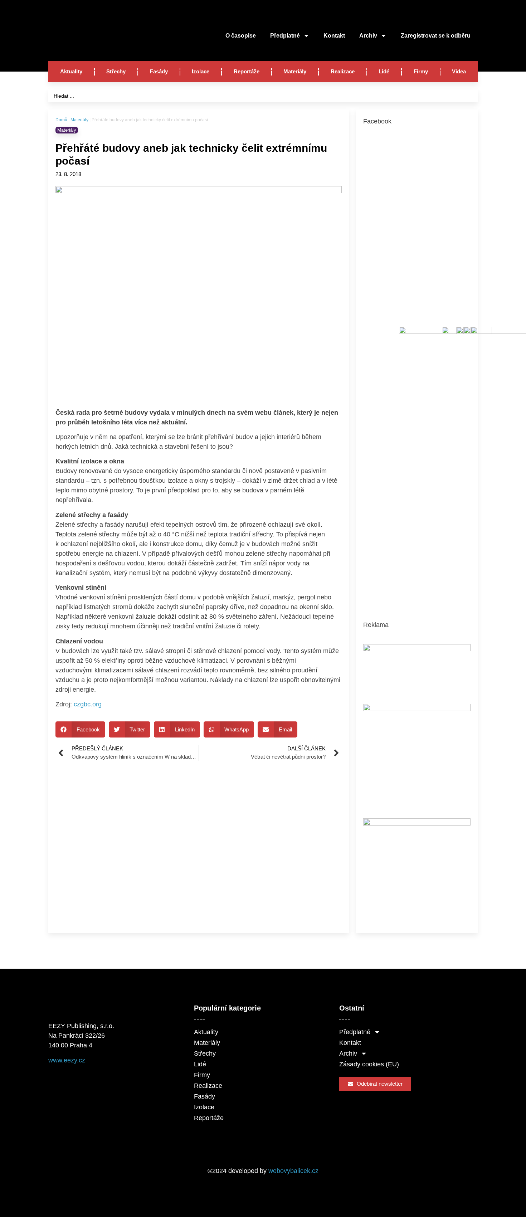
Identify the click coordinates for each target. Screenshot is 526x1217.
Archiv (368, 36)
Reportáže (246, 71)
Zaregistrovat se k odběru (436, 36)
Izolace (200, 71)
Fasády (159, 71)
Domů (61, 119)
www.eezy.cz (66, 1060)
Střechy (116, 71)
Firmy (421, 71)
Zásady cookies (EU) (369, 1064)
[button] (80, 729)
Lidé (384, 71)
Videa (459, 71)
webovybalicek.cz (293, 1170)
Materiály (294, 71)
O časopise (240, 36)
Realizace (343, 71)
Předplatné (285, 36)
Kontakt (334, 36)
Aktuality (71, 71)
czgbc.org (88, 704)
